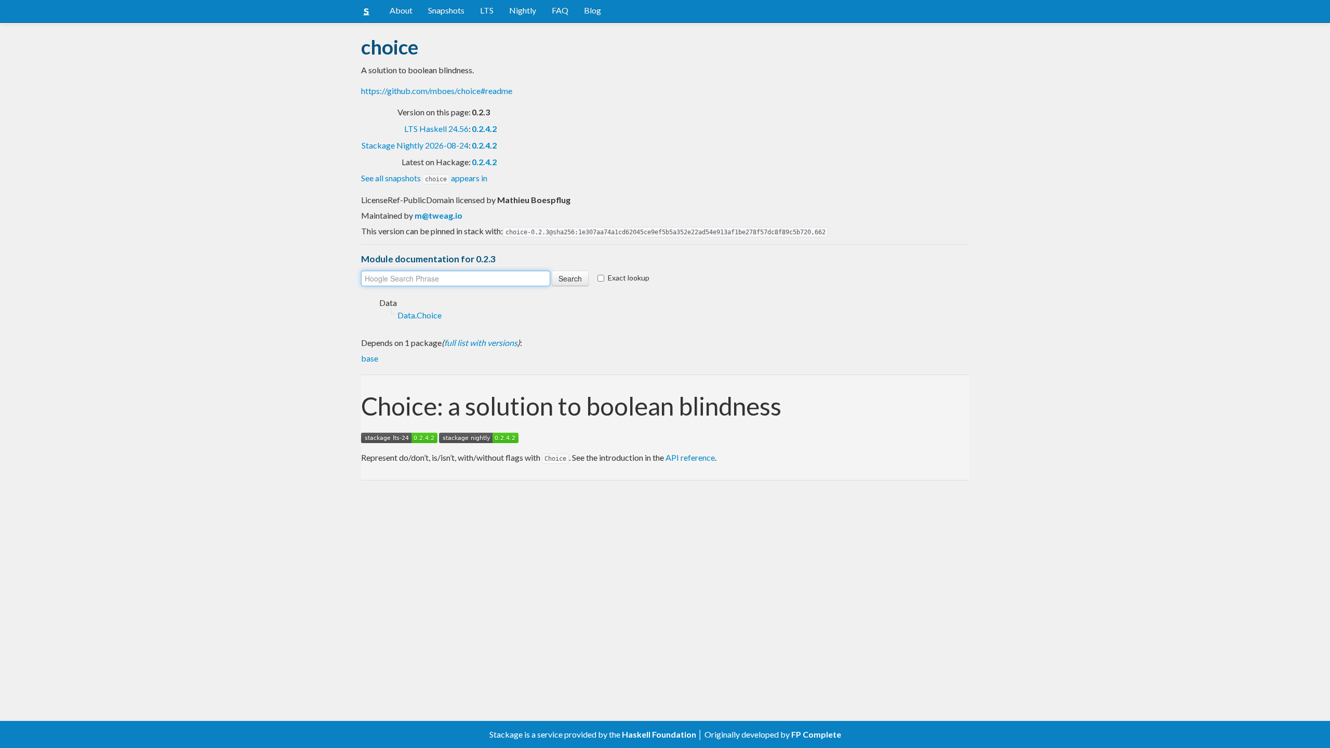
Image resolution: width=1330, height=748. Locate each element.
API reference (690, 457)
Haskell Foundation (659, 734)
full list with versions (480, 343)
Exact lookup (628, 277)
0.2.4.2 (484, 128)
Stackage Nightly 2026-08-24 (415, 145)
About (401, 10)
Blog (592, 10)
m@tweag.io (438, 215)
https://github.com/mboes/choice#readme (436, 91)
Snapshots (446, 10)
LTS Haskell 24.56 (436, 128)
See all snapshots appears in (424, 178)
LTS (487, 10)
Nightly (522, 10)
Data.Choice (419, 315)
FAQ (560, 10)
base (369, 358)
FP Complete (816, 734)
